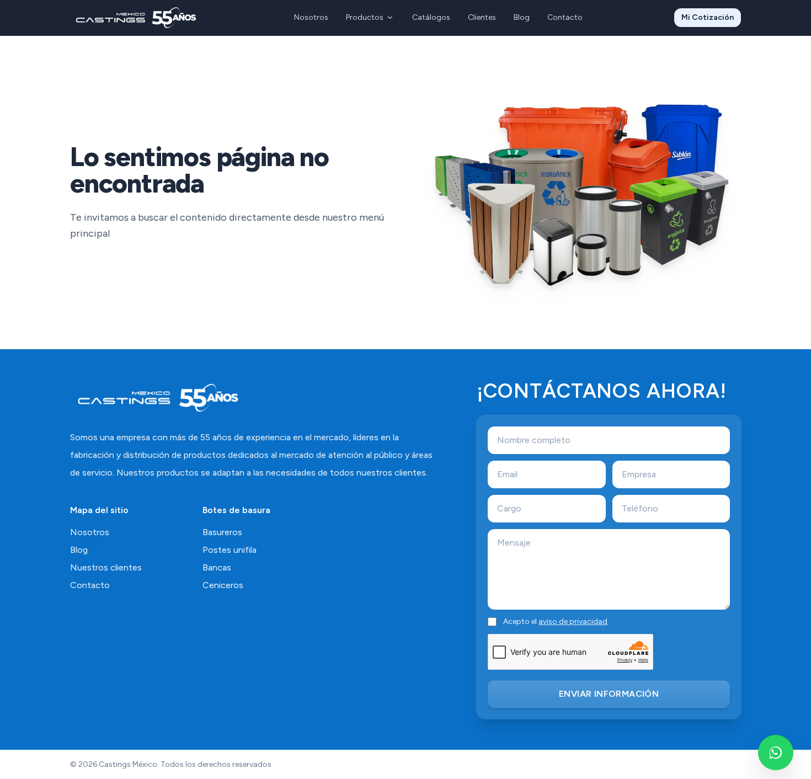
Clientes (482, 17)
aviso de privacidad (572, 621)
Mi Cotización (707, 17)
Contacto (565, 17)
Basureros (222, 532)
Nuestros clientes (106, 567)
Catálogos (431, 17)
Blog (522, 17)
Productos (364, 17)
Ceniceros (222, 585)
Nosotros (311, 17)
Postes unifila (229, 550)
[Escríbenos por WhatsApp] (775, 752)
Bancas (216, 567)
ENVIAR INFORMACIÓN (609, 694)
